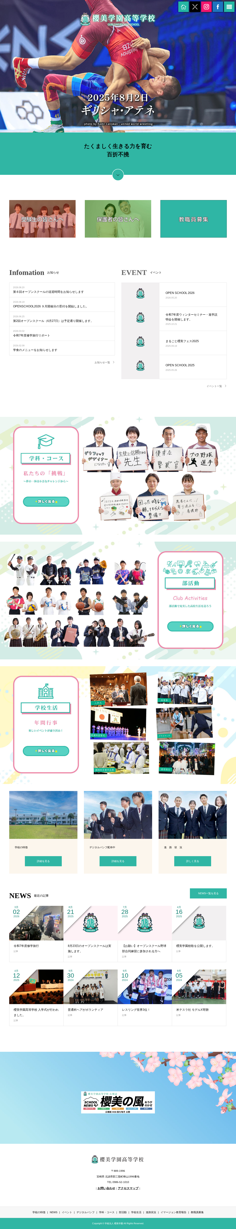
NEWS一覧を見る (208, 893)
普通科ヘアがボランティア (85, 1009)
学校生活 (136, 1212)
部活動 (123, 1212)
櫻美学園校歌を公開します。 (195, 945)
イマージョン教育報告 (173, 1212)
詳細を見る (43, 861)
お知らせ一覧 (102, 362)
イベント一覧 (214, 386)
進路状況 (151, 1212)
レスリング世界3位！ (136, 1009)
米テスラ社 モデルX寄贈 (192, 1009)
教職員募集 (197, 1212)
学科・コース (106, 1212)
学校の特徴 (38, 1212)
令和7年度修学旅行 (26, 945)
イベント (67, 1212)
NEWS (53, 1212)
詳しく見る (192, 861)
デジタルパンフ (86, 1212)
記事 (16, 951)
